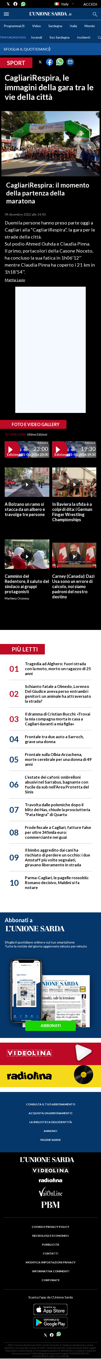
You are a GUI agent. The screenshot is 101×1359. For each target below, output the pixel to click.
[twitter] (8, 4)
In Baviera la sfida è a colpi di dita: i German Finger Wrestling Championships (72, 512)
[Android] (50, 1322)
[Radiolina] (50, 1076)
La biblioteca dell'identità (50, 1122)
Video (36, 26)
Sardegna (55, 26)
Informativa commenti (50, 1271)
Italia (73, 26)
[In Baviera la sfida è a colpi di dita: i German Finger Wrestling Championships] (74, 482)
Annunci (50, 1131)
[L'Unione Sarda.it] (50, 14)
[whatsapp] (23, 4)
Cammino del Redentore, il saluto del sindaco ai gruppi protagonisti (27, 584)
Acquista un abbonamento (50, 1113)
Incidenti (83, 37)
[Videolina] (50, 1053)
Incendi (36, 37)
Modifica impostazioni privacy (51, 1262)
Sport (16, 62)
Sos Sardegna (60, 37)
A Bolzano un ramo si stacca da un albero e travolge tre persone (25, 509)
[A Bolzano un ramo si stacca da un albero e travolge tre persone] (27, 482)
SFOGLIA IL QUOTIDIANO (26, 49)
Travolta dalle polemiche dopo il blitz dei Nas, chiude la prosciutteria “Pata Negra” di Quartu (57, 809)
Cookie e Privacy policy (50, 1227)
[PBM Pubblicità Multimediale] (50, 1205)
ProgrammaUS (14, 26)
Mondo (90, 26)
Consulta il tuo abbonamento (50, 1104)
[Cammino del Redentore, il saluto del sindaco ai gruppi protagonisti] (27, 554)
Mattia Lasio (15, 280)
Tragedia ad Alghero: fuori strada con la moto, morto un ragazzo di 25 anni (58, 668)
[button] (40, 61)
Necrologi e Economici (50, 1235)
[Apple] (50, 1309)
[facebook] (15, 4)
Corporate (51, 1280)
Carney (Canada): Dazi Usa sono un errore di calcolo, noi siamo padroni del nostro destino (73, 586)
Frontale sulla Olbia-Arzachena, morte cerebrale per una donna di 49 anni (58, 759)
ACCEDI (90, 4)
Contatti (50, 1253)
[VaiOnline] (50, 1195)
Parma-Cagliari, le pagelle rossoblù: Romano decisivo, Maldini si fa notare (57, 882)
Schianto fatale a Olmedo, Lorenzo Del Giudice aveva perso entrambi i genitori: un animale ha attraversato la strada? (58, 694)
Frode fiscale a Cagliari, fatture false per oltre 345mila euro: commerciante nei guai (58, 832)
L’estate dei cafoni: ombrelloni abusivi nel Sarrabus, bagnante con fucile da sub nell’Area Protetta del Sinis (57, 784)
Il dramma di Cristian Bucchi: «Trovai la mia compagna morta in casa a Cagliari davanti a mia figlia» (57, 719)
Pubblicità (50, 1244)
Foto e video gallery (35, 424)
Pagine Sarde (50, 1140)
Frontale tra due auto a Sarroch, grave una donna (54, 739)
